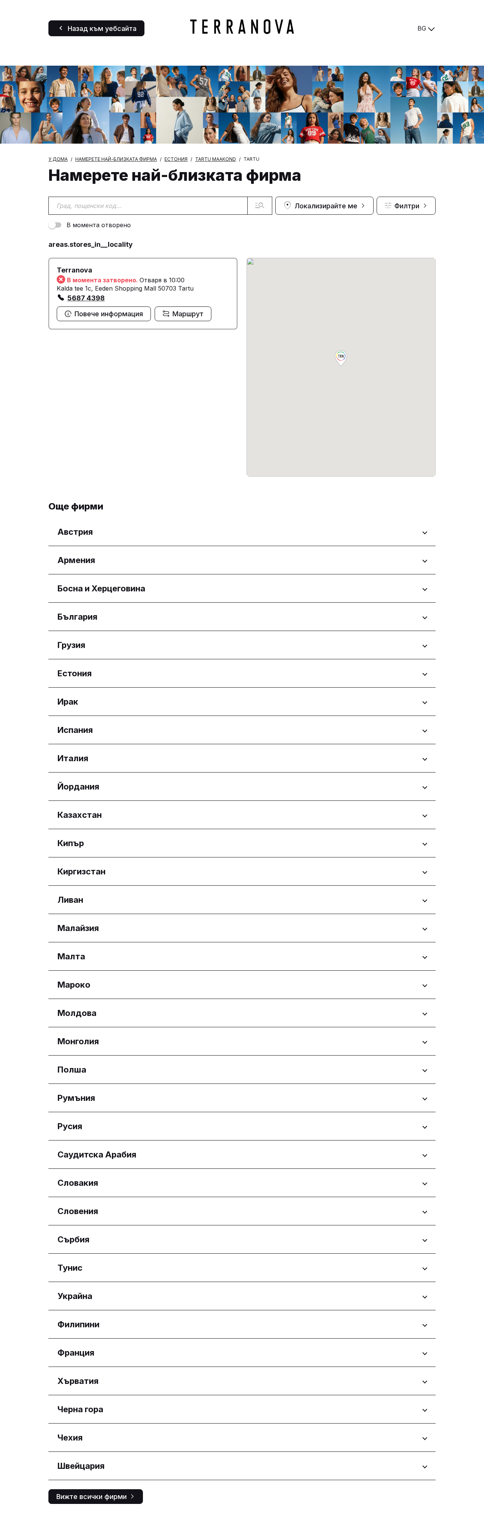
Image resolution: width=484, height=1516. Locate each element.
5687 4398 (86, 298)
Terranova (74, 270)
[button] (341, 358)
